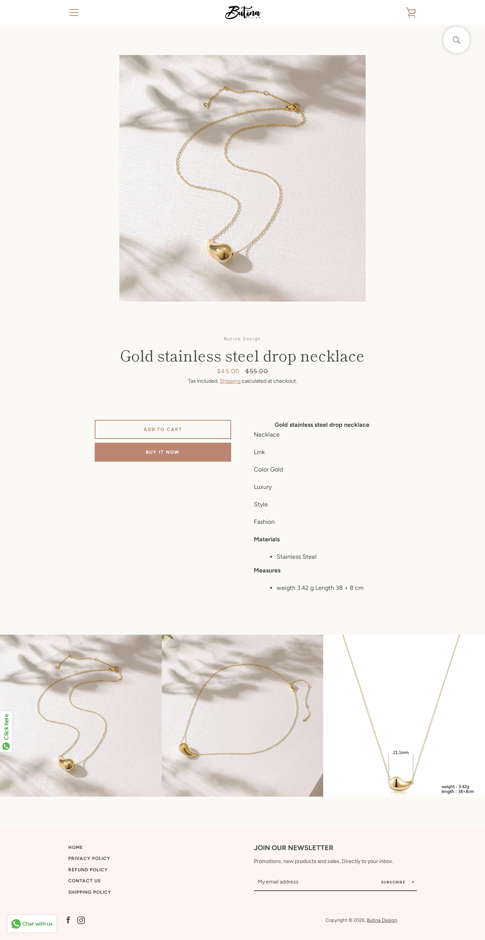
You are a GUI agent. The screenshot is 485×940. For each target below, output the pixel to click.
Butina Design (382, 920)
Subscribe (394, 882)
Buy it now (163, 452)
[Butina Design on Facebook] (68, 919)
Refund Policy (88, 869)
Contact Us (84, 880)
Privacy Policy (89, 858)
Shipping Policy (89, 892)
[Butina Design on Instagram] (81, 919)
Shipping (230, 381)
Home (75, 847)
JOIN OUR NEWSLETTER (293, 848)
